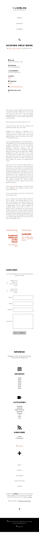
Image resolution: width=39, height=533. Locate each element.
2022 (19, 385)
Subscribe (19, 432)
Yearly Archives (20, 481)
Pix (19, 418)
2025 (19, 380)
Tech (19, 416)
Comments (19, 438)
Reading (19, 406)
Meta (14, 48)
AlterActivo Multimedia (25, 501)
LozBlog (19, 8)
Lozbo (30, 497)
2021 (19, 386)
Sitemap (19, 29)
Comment (9, 321)
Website (9, 309)
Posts (19, 436)
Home (10, 48)
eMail (10, 303)
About (19, 18)
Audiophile (26, 234)
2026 (19, 378)
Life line (18, 48)
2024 (19, 381)
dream (14, 186)
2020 (19, 388)
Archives (19, 374)
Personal (19, 411)
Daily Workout (19, 410)
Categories (19, 402)
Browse (19, 352)
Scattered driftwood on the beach (12, 238)
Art (20, 415)
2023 (19, 383)
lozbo (9, 77)
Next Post (27, 230)
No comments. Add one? (16, 86)
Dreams (19, 413)
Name (10, 297)
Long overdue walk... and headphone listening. (27, 238)
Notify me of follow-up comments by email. (13, 283)
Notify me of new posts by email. (13, 290)
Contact (19, 23)
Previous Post (12, 230)
